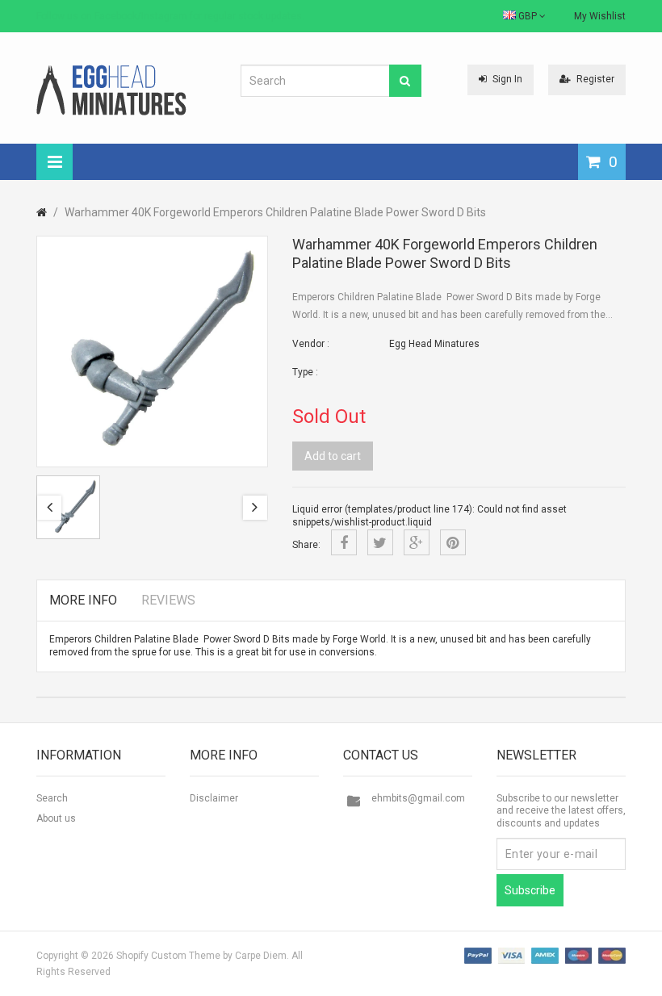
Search (52, 798)
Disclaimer (214, 798)
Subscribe (530, 890)
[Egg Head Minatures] (111, 89)
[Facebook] (344, 542)
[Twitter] (380, 542)
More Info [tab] (83, 600)
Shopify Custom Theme (168, 955)
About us (56, 818)
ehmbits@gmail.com (418, 798)
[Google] (416, 542)
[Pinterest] (453, 542)
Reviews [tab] (168, 600)
